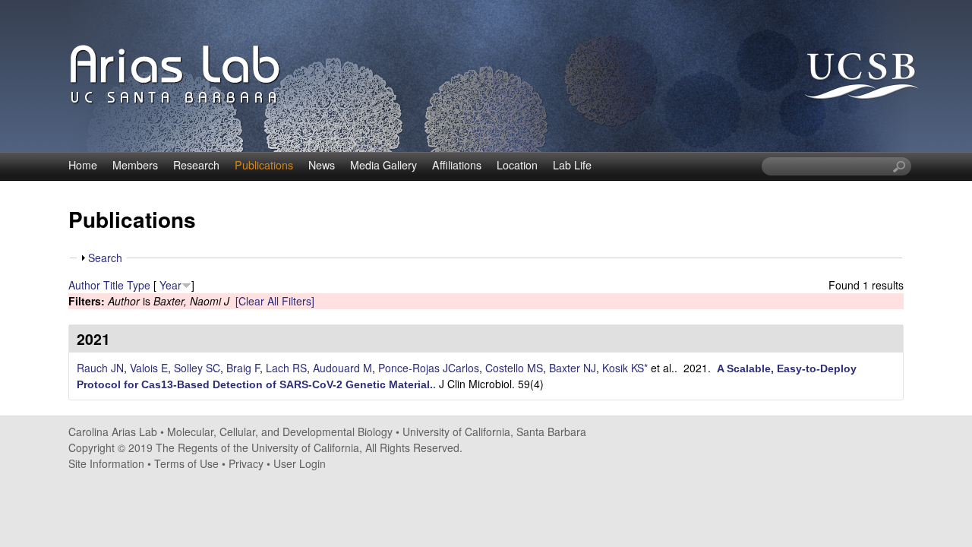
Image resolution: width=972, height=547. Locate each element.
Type (138, 284)
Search (105, 257)
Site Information (106, 463)
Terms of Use (186, 463)
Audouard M (342, 367)
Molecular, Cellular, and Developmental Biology (280, 431)
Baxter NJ (572, 367)
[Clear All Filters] (274, 300)
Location (517, 164)
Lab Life (572, 164)
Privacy (246, 463)
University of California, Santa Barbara (494, 431)
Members (135, 164)
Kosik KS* (625, 367)
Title (113, 284)
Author (84, 284)
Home (82, 164)
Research (196, 164)
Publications (264, 164)
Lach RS (286, 367)
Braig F (243, 367)
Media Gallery (383, 164)
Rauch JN (100, 367)
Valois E (149, 367)
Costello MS (514, 367)
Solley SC (197, 367)
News (321, 164)
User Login (299, 463)
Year (170, 284)
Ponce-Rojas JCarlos (428, 367)
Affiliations (456, 164)
